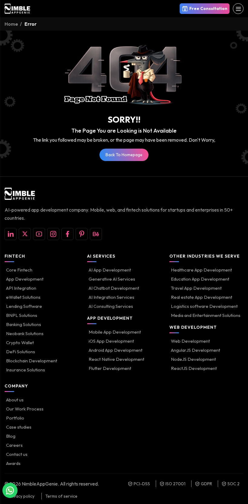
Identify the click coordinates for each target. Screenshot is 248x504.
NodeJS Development (193, 359)
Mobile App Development (115, 332)
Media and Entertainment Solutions (205, 315)
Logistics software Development (204, 306)
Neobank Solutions (25, 333)
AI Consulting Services (111, 306)
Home (11, 24)
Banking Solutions (23, 324)
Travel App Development (196, 288)
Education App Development (200, 279)
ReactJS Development (194, 368)
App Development (25, 279)
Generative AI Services (112, 279)
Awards (13, 463)
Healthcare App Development (201, 270)
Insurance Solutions (25, 370)
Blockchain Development (31, 361)
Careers (14, 445)
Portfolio (15, 418)
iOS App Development (111, 341)
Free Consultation (208, 8)
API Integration (21, 288)
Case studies (18, 427)
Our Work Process (25, 409)
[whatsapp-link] (10, 490)
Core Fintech (19, 270)
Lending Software (24, 306)
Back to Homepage (124, 154)
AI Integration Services (111, 297)
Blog (10, 436)
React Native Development (116, 359)
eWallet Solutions (23, 297)
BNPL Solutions (21, 315)
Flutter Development (110, 368)
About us (15, 400)
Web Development (190, 341)
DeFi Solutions (20, 351)
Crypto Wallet (20, 342)
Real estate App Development (201, 297)
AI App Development (110, 270)
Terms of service (61, 496)
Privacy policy (21, 496)
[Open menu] (238, 8)
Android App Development (115, 350)
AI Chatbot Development (114, 288)
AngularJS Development (195, 350)
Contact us (17, 454)
